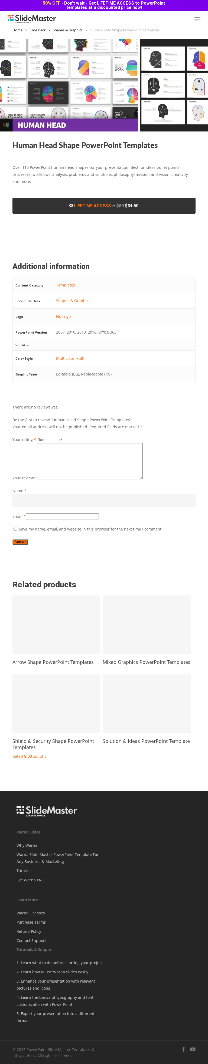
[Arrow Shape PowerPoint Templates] (56, 624)
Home (17, 30)
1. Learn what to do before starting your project (60, 962)
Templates (65, 285)
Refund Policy (29, 931)
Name (19, 490)
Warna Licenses (31, 912)
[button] (197, 19)
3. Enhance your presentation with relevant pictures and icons (56, 985)
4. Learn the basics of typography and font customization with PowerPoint (55, 1001)
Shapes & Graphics (68, 30)
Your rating (24, 439)
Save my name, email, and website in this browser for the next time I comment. (90, 529)
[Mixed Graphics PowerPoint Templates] (146, 624)
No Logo (63, 316)
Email (19, 516)
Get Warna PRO (30, 879)
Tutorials (24, 870)
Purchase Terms (31, 922)
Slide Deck (38, 30)
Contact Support (31, 940)
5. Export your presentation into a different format (56, 1017)
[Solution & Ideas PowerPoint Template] (146, 703)
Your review (24, 477)
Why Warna (27, 845)
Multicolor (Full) (70, 358)
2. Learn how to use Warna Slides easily (52, 971)
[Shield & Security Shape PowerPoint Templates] (56, 703)
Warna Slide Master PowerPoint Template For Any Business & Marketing (58, 858)
